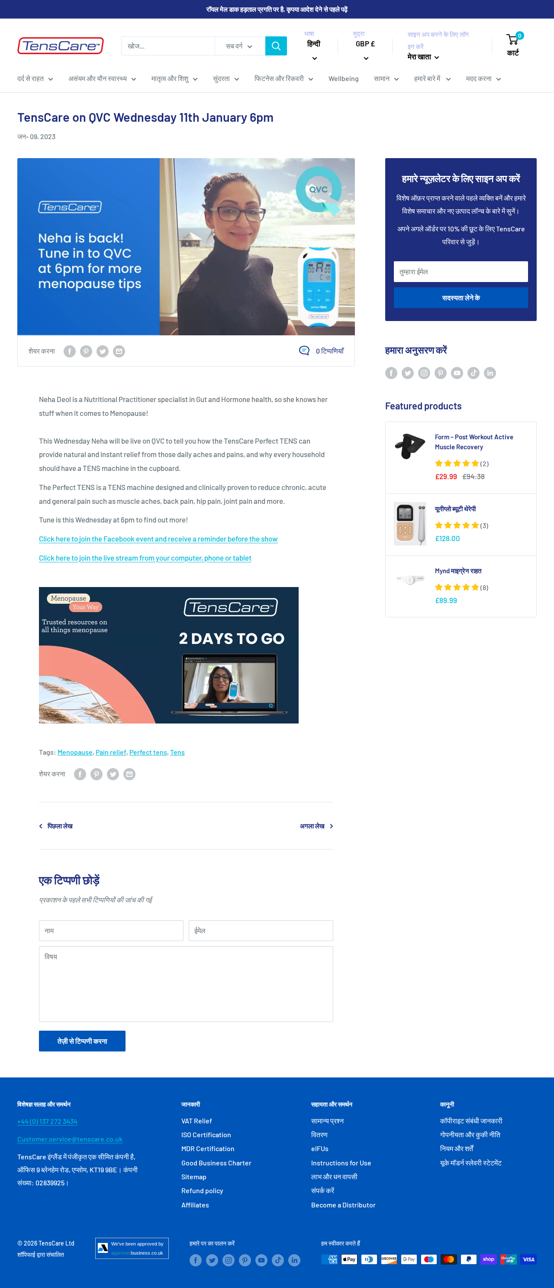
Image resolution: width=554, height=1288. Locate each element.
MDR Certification (208, 1148)
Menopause (75, 752)
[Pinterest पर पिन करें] (86, 350)
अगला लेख (312, 826)
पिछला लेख (60, 826)
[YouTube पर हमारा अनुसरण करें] (457, 372)
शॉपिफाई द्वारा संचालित (40, 1254)
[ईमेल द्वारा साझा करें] (119, 350)
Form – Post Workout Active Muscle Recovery (474, 442)
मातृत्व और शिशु (169, 78)
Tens (177, 752)
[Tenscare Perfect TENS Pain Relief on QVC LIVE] (186, 655)
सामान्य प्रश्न (327, 1120)
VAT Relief (196, 1120)
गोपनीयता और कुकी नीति (470, 1134)
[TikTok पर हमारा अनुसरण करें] (473, 372)
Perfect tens (148, 752)
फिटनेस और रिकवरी (279, 78)
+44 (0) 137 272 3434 (47, 1121)
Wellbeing (344, 78)
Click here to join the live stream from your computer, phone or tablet (145, 557)
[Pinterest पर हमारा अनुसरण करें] (441, 372)
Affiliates (195, 1204)
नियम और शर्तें (456, 1148)
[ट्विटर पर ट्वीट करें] (103, 350)
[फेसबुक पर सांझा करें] (70, 350)
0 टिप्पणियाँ (330, 351)
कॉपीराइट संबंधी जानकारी (471, 1120)
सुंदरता (221, 78)
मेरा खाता (420, 56)
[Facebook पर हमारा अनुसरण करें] (391, 372)
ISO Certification (206, 1134)
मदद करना (479, 78)
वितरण (319, 1134)
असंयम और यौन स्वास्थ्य (97, 78)
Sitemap (193, 1176)
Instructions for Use (341, 1162)
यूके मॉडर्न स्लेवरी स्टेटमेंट (471, 1162)
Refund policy (202, 1190)
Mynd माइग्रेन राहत (458, 570)
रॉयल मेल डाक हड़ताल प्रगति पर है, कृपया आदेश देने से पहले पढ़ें (277, 9)
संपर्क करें (322, 1190)
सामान (382, 78)
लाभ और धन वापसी (334, 1176)
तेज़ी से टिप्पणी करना (82, 1041)
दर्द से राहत (30, 78)
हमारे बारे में (427, 78)
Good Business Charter (216, 1162)
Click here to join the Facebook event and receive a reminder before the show (158, 538)
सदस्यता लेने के (461, 297)
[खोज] (276, 45)
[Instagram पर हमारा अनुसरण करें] (424, 372)
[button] (462, 463)
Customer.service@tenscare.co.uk (69, 1139)
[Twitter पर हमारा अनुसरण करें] (408, 372)
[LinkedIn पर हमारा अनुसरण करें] (490, 372)
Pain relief (111, 752)
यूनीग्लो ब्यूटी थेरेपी (455, 509)
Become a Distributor (343, 1204)
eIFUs (320, 1148)
